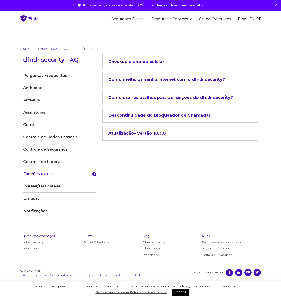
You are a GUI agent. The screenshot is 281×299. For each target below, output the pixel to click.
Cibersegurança (154, 242)
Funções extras (38, 174)
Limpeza (31, 198)
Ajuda (24, 48)
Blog (242, 19)
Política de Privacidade (61, 275)
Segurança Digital (128, 19)
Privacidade (151, 255)
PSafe (88, 236)
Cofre (28, 124)
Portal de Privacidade (217, 255)
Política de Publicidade (129, 275)
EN (252, 19)
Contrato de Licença (94, 275)
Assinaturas (34, 112)
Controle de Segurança (45, 149)
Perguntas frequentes (217, 248)
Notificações (35, 211)
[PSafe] (29, 20)
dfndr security (33, 242)
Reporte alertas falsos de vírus (223, 242)
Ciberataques (152, 248)
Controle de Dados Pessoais (50, 137)
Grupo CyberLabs (215, 19)
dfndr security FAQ (52, 48)
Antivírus (31, 100)
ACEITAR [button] (180, 292)
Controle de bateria (41, 161)
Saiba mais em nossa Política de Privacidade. (131, 292)
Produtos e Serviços (170, 19)
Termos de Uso (31, 275)
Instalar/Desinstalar (41, 186)
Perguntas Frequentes (45, 75)
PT (258, 19)
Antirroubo (33, 88)
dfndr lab (30, 248)
